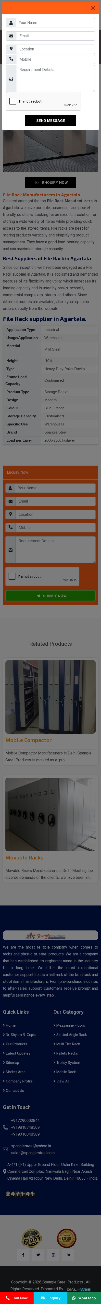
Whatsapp (86, 1298)
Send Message (50, 120)
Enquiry (52, 1298)
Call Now (19, 1298)
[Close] (93, 8)
